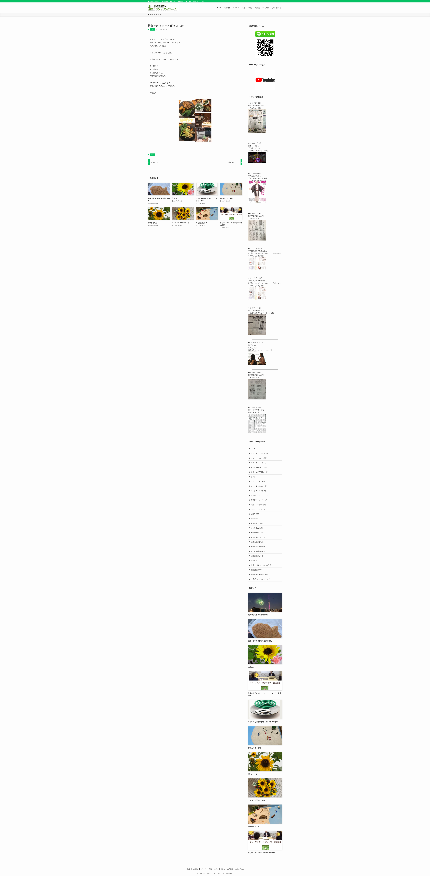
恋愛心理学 (255, 518)
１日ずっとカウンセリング (260, 579)
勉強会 (223, 869)
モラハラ (203, 869)
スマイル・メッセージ (259, 463)
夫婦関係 (195, 869)
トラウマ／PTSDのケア (259, 472)
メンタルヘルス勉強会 (259, 491)
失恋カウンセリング (258, 509)
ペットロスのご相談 (258, 481)
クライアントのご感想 (259, 458)
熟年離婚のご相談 (257, 532)
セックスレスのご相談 (259, 467)
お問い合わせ (239, 869)
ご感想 (216, 869)
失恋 (210, 869)
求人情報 (230, 869)
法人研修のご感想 (257, 528)
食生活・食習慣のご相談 (259, 574)
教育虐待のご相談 (257, 523)
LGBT (253, 449)
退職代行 (254, 560)
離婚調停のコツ (256, 570)
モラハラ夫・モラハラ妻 (259, 495)
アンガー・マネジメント (259, 453)
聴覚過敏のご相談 (257, 542)
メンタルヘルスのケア (259, 486)
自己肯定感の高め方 (258, 551)
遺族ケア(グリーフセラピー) (261, 565)
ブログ (152, 29)
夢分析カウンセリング (259, 500)
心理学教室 (255, 514)
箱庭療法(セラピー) (258, 537)
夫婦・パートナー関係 (259, 504)
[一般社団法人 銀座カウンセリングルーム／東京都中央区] (163, 7)
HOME (188, 869)
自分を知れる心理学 (258, 546)
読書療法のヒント (257, 556)
